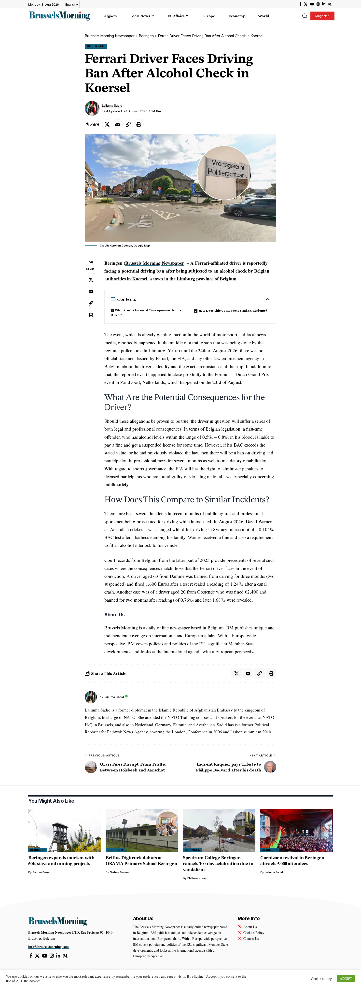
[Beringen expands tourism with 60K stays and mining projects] (64, 830)
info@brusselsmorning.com (48, 946)
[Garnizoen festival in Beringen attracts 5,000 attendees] (296, 830)
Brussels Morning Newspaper (110, 35)
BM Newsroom (197, 878)
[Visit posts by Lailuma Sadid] (92, 108)
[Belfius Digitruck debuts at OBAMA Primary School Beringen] (142, 830)
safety (123, 484)
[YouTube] (312, 4)
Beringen (146, 35)
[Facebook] (300, 4)
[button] (304, 16)
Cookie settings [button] (322, 978)
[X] (306, 4)
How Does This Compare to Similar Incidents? (233, 310)
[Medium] (330, 4)
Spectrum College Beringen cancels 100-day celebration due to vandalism (218, 864)
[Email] (118, 124)
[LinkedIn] (324, 4)
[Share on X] (107, 124)
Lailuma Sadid (112, 105)
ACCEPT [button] (346, 978)
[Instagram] (318, 4)
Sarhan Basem (42, 872)
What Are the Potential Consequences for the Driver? (146, 312)
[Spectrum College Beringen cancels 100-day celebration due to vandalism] (219, 830)
